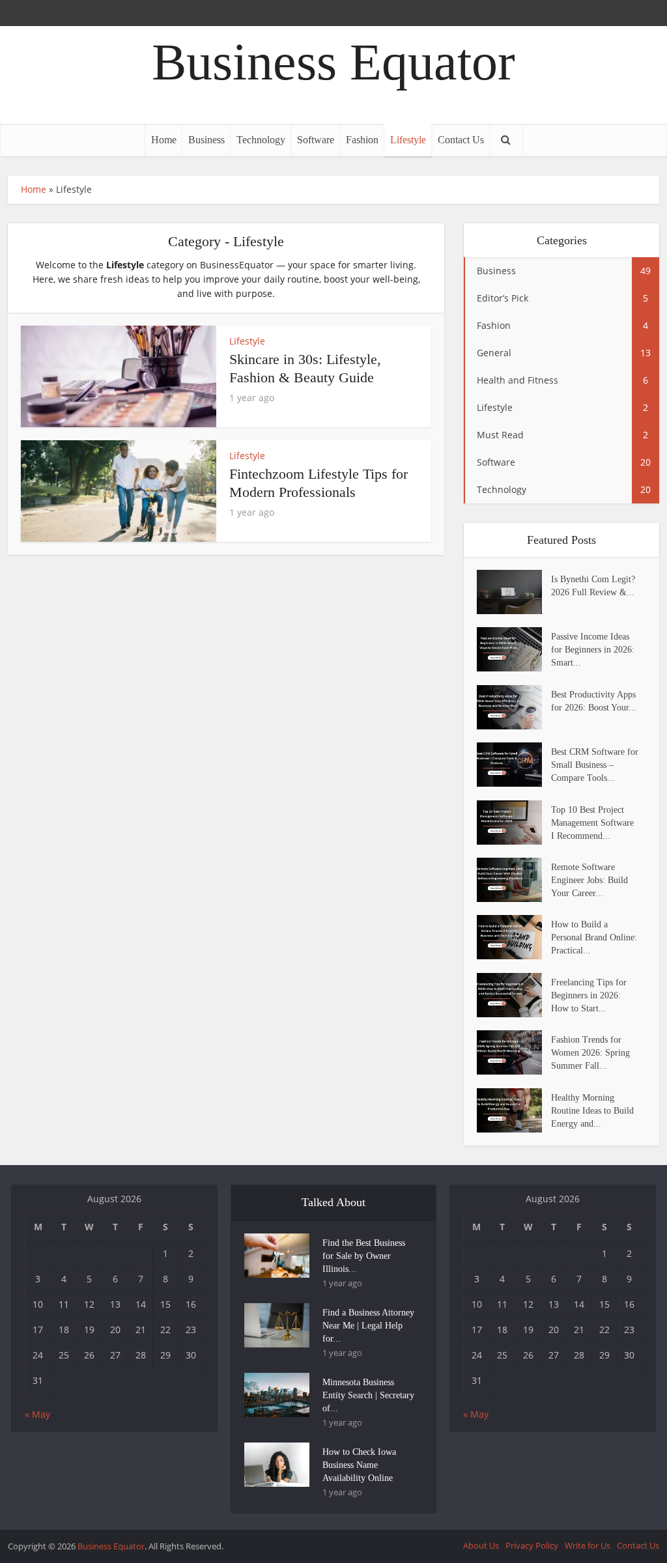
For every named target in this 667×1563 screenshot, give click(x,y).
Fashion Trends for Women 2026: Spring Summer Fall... (590, 1053)
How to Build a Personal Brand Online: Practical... (594, 937)
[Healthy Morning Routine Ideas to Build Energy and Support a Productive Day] (514, 1110)
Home (164, 139)
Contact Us (461, 139)
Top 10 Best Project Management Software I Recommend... (592, 823)
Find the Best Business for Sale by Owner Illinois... (363, 1256)
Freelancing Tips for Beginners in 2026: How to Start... (589, 995)
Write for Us (587, 1545)
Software (315, 139)
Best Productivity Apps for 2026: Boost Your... (593, 701)
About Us (481, 1545)
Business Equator (333, 62)
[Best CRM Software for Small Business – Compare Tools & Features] (514, 764)
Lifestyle (408, 139)
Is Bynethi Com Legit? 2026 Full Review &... (593, 585)
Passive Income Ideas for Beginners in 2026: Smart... (592, 650)
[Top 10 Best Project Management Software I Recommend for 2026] (514, 822)
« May (37, 1414)
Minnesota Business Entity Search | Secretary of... (368, 1395)
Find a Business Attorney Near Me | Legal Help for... (368, 1326)
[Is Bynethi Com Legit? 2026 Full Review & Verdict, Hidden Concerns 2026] (514, 592)
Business (206, 139)
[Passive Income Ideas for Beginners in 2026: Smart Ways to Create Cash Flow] (514, 649)
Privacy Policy (531, 1545)
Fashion (362, 139)
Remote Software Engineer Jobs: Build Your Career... (589, 880)
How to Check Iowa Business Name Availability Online (359, 1465)
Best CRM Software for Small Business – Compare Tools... (594, 765)
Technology (260, 139)
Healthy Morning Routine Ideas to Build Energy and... (592, 1111)
